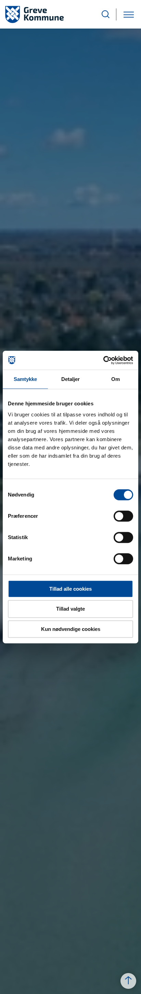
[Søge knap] (105, 14)
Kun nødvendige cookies (70, 629)
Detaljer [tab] (70, 379)
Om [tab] (115, 379)
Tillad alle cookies (70, 589)
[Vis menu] (128, 14)
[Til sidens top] (128, 980)
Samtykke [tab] (25, 379)
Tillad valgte (70, 609)
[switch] (123, 516)
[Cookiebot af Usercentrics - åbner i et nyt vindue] (103, 360)
